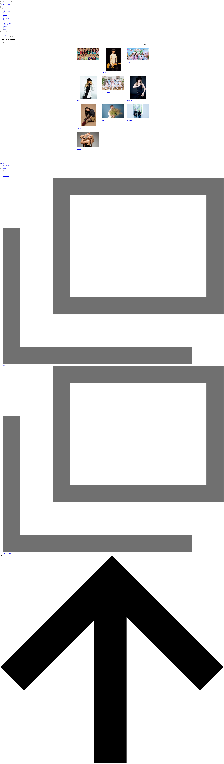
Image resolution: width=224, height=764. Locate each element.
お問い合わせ (5, 24)
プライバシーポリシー (7, 22)
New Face (5, 15)
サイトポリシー (6, 20)
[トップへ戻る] (112, 762)
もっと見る (112, 154)
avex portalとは (6, 18)
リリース (5, 13)
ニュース (5, 12)
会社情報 (5, 16)
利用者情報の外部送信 (7, 23)
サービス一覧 (5, 19)
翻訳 (15, 1)
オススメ (5, 10)
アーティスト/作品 (6, 11)
